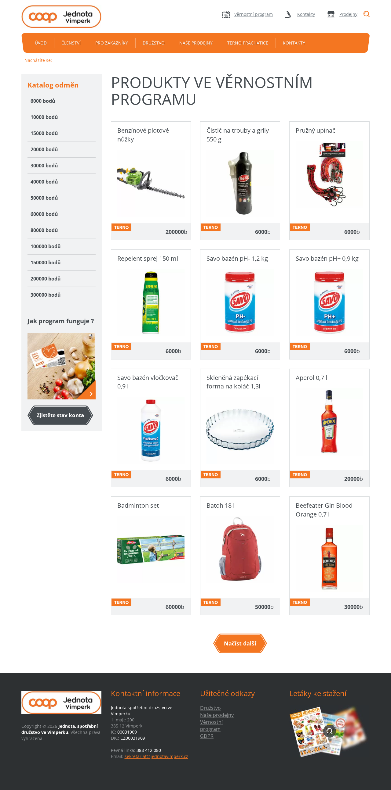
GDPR (207, 736)
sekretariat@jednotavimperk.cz (156, 756)
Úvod (41, 43)
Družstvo (154, 43)
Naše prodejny (196, 43)
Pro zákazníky (111, 43)
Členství (71, 43)
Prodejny (348, 14)
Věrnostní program (253, 14)
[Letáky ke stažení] (330, 731)
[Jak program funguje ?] (61, 366)
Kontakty (306, 14)
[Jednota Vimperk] (61, 16)
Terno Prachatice (247, 43)
